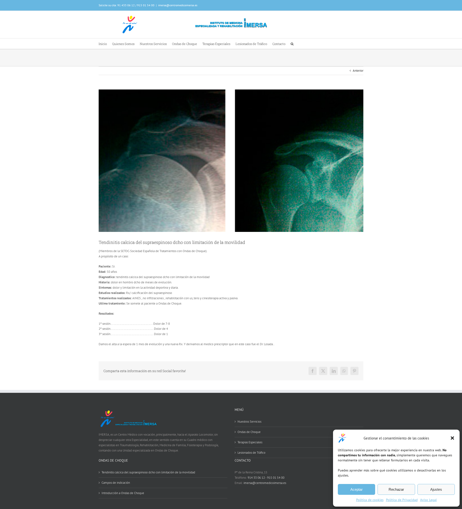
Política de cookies (370, 500)
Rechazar (396, 489)
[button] (452, 438)
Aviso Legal (428, 500)
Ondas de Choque (249, 432)
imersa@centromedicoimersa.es (177, 5)
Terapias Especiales (249, 442)
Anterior (358, 71)
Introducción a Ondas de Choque (123, 493)
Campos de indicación (116, 483)
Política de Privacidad (402, 500)
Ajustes (436, 489)
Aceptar (356, 489)
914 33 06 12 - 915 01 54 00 (266, 478)
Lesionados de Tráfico (251, 453)
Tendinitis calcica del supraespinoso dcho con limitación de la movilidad (148, 472)
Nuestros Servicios (249, 422)
